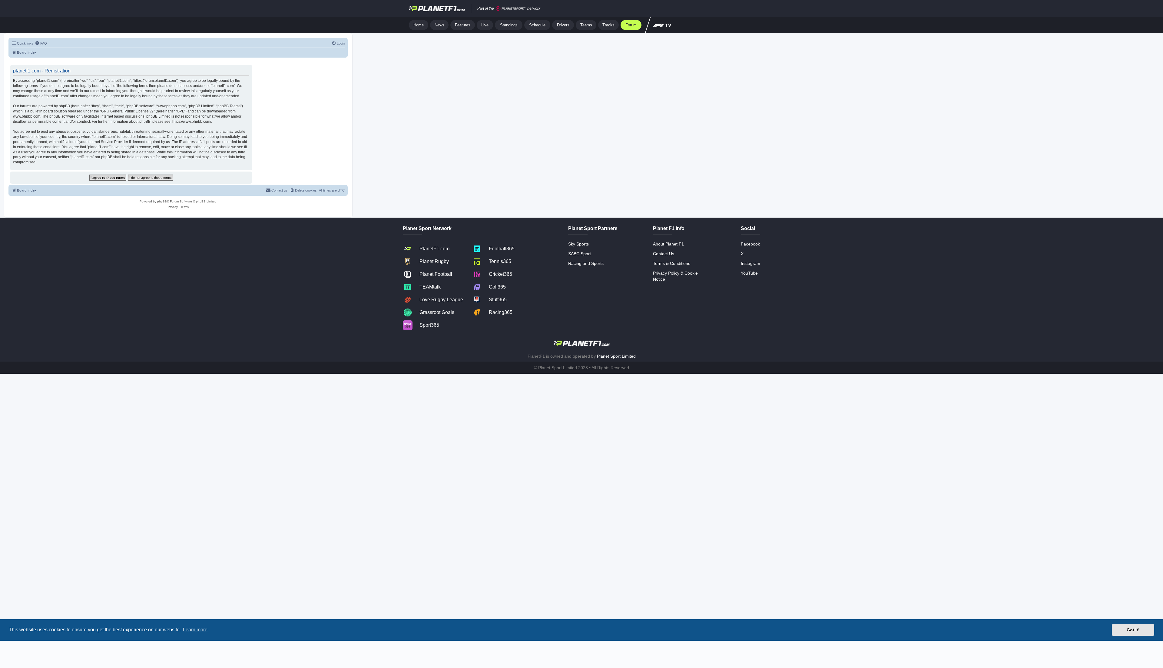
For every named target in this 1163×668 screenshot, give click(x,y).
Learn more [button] (195, 629)
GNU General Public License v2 (127, 111)
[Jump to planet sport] (511, 8)
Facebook (750, 244)
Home (418, 25)
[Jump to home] (437, 8)
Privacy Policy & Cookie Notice (675, 276)
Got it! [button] (1133, 629)
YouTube (749, 273)
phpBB (162, 201)
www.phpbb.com (26, 116)
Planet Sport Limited (616, 356)
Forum (631, 25)
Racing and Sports (586, 263)
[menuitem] (41, 43)
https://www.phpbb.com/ (191, 121)
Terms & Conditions (671, 263)
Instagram (750, 263)
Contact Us (663, 253)
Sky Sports (578, 244)
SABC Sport (579, 253)
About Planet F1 (668, 244)
